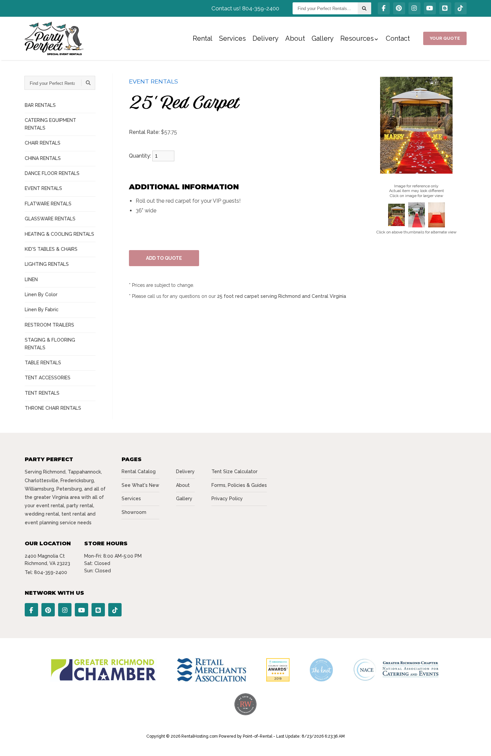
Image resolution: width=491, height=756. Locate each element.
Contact (398, 38)
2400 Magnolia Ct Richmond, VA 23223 (47, 559)
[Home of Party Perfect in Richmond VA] (54, 38)
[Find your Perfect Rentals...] (364, 8)
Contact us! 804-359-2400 (245, 8)
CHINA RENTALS (43, 158)
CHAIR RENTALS (42, 143)
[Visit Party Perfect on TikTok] (461, 8)
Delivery (266, 38)
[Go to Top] (478, 744)
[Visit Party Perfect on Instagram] (414, 8)
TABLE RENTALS (43, 362)
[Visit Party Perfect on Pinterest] (399, 8)
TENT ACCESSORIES (47, 377)
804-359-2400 (50, 572)
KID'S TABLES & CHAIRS (51, 249)
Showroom (134, 512)
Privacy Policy (227, 498)
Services (232, 38)
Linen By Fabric (41, 309)
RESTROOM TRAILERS (49, 325)
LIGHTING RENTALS (47, 264)
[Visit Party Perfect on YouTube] (430, 8)
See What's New (140, 485)
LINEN (31, 279)
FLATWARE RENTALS (48, 203)
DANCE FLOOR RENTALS (52, 173)
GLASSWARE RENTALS (50, 218)
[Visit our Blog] (445, 8)
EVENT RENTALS (43, 188)
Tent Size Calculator (234, 471)
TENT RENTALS (42, 393)
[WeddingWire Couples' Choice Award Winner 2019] (278, 680)
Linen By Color (41, 294)
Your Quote (445, 38)
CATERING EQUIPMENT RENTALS (50, 124)
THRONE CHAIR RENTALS (53, 408)
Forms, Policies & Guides (239, 485)
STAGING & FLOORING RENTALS (50, 343)
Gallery (323, 38)
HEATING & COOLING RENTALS (59, 234)
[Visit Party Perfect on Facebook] (384, 8)
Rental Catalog (139, 471)
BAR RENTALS (40, 105)
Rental (202, 38)
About (295, 38)
